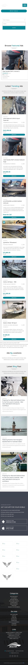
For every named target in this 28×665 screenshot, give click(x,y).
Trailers (14, 605)
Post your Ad (14, 11)
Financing (14, 620)
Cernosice (6, 244)
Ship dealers (14, 614)
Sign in (12, 1)
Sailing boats (5, 280)
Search (14, 27)
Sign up (16, 1)
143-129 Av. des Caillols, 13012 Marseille (11, 325)
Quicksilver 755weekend (9, 242)
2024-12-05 (4, 438)
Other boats (14, 602)
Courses (14, 623)
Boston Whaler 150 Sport (10, 323)
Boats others (5, 116)
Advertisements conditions (14, 632)
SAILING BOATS (14, 599)
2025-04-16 (4, 398)
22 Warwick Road (7, 163)
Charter (14, 617)
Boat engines (5, 157)
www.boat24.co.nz (14, 635)
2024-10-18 (4, 473)
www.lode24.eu (14, 638)
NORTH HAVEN (6, 205)
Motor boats (6, 74)
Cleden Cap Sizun (7, 284)
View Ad (14, 134)
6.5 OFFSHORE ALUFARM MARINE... (12, 71)
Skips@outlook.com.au (8, 122)
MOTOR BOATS (14, 596)
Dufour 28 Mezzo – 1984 (9, 282)
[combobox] (14, 20)
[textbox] (14, 20)
